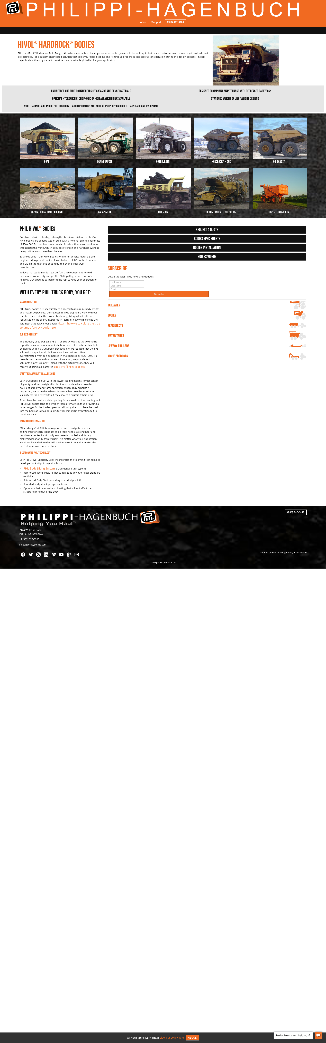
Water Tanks (116, 336)
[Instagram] (39, 551)
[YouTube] (62, 551)
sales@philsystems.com (31, 541)
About (143, 22)
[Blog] (70, 551)
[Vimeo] (55, 551)
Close (191, 1037)
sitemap (267, 548)
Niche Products (118, 356)
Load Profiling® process (67, 365)
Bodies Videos (207, 256)
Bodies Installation (207, 247)
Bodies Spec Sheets (207, 238)
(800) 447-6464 (175, 22)
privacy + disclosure (297, 548)
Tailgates (114, 305)
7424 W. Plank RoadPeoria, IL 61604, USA (29, 530)
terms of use (279, 548)
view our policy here (172, 1037)
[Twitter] (32, 551)
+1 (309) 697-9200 (28, 536)
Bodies (112, 315)
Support (156, 22)
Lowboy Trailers (118, 346)
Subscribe (159, 294)
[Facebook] (24, 551)
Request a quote (207, 229)
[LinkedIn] (47, 551)
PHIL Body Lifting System (37, 466)
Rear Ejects (115, 325)
